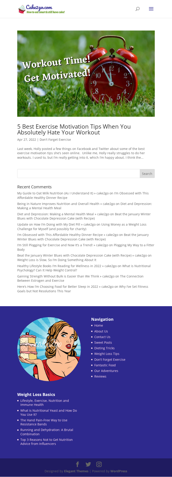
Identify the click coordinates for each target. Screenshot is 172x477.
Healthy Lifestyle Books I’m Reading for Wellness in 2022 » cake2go (67, 266)
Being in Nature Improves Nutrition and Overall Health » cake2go (66, 204)
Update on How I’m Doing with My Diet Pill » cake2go (56, 224)
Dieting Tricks (104, 348)
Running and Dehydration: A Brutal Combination (46, 432)
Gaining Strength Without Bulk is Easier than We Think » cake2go (65, 276)
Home (98, 325)
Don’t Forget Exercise (109, 359)
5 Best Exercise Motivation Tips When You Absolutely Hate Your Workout (74, 129)
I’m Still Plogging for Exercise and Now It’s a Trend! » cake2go (62, 245)
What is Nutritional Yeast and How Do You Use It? (48, 412)
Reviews (100, 376)
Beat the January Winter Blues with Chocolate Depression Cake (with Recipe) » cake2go (82, 255)
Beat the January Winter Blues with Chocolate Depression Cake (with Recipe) (84, 216)
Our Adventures (106, 371)
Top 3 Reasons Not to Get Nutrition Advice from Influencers (46, 441)
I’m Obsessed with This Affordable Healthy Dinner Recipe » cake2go (67, 235)
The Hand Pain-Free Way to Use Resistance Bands (43, 422)
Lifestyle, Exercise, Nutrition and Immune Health (44, 402)
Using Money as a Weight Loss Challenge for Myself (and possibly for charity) (81, 226)
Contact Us (102, 337)
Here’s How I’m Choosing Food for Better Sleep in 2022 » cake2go (65, 286)
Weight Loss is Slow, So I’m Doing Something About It (56, 260)
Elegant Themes (76, 471)
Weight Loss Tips (106, 354)
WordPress (118, 471)
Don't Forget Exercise (55, 139)
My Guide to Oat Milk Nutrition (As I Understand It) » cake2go (63, 193)
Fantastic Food (105, 365)
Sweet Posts (103, 342)
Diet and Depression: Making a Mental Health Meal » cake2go (63, 214)
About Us (101, 331)
